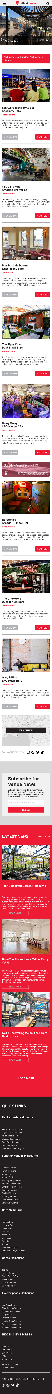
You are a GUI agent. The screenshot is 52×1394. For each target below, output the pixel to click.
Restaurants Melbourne (17, 1117)
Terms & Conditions (10, 1364)
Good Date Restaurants (12, 1142)
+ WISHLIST (42, 137)
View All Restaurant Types (13, 1148)
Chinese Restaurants (11, 1139)
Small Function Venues (12, 1187)
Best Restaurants (9, 1145)
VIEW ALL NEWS (44, 836)
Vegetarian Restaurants (12, 1133)
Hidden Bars (7, 1228)
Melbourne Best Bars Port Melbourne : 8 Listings (23, 58)
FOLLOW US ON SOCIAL (14, 752)
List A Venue (7, 1353)
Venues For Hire (9, 1177)
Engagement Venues (11, 1311)
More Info (44, 40)
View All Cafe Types (10, 1286)
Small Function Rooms (11, 1184)
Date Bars (6, 1232)
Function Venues (9, 1168)
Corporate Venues (9, 1190)
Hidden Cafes (7, 1279)
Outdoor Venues (9, 1318)
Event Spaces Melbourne (18, 1293)
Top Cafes (6, 1270)
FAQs (4, 1356)
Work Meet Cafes (9, 1283)
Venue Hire (6, 1174)
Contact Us (7, 1350)
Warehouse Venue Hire (11, 1327)
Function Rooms (9, 1171)
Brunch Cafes (8, 1273)
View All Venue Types (11, 1200)
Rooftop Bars (7, 1222)
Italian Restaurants (10, 1136)
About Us (6, 1346)
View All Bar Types (10, 1247)
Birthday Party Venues (11, 1180)
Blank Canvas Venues (11, 1308)
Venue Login (7, 1359)
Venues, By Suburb (10, 1203)
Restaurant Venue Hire (11, 1324)
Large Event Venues (10, 1315)
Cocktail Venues (9, 1193)
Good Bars (6, 1238)
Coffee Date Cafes (10, 1276)
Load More (26, 1078)
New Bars (6, 1235)
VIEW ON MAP (26, 730)
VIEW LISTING (10, 137)
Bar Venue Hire (8, 1305)
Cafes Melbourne (13, 1258)
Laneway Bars (8, 1225)
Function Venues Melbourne (20, 1155)
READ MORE (15, 913)
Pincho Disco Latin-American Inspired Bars (14, 40)
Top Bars (5, 1244)
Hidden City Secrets (17, 1334)
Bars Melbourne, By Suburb (13, 1251)
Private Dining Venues (11, 1321)
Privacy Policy (8, 1368)
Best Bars (6, 1241)
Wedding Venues (9, 1196)
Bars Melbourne (12, 1210)
